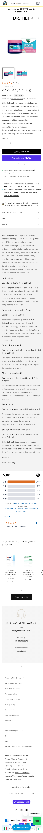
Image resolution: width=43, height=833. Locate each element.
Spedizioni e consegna (13, 683)
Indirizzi (8, 741)
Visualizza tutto (21, 597)
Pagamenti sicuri (11, 694)
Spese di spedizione (17, 98)
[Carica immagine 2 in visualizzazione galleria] (21, 73)
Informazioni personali (13, 731)
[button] (4, 18)
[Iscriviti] (33, 793)
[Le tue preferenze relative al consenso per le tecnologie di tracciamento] (39, 829)
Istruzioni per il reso (12, 688)
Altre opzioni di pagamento (21, 164)
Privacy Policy (10, 704)
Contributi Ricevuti (12, 715)
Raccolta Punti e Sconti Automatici (18, 746)
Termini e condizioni (12, 699)
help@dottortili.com (19, 769)
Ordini (7, 736)
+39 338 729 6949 (22, 772)
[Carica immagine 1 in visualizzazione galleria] (8, 73)
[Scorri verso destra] (26, 590)
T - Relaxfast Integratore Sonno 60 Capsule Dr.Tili (28, 572)
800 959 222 (19, 779)
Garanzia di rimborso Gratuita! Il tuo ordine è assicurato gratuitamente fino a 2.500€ (22, 204)
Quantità (5, 138)
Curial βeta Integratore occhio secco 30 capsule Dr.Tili (10, 573)
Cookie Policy (10, 710)
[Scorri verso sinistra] (16, 590)
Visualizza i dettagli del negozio (16, 176)
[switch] (38, 3)
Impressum (9, 720)
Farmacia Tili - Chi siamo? (14, 678)
